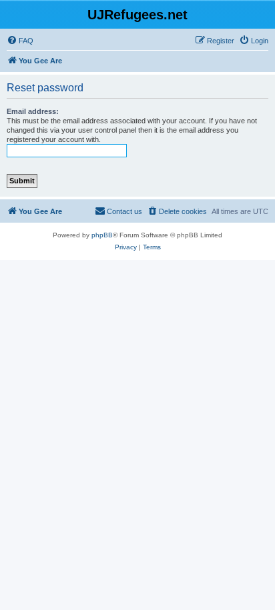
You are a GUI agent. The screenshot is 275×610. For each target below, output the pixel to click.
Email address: (33, 111)
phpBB (102, 235)
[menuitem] (20, 41)
